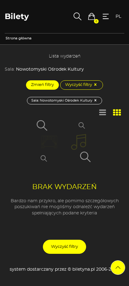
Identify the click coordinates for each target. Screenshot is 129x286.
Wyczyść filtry (79, 85)
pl (118, 16)
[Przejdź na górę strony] (118, 267)
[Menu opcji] (106, 16)
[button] (91, 16)
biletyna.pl (83, 269)
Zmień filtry (42, 85)
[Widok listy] (102, 112)
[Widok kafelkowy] (117, 112)
